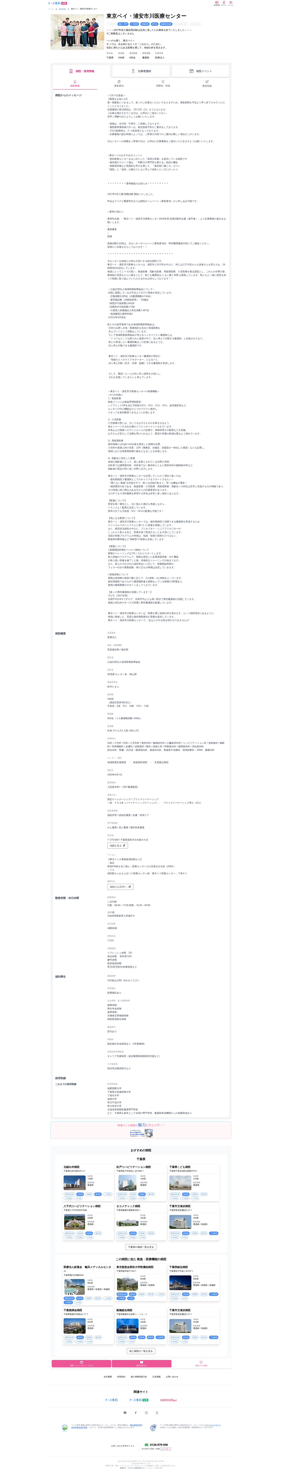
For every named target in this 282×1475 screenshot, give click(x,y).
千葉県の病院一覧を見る (141, 1247)
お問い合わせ (172, 1376)
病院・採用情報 (85, 71)
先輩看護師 (144, 71)
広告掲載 (156, 1376)
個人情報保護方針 (139, 1376)
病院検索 (62, 9)
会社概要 (108, 1376)
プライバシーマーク (213, 1425)
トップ (50, 9)
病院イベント (204, 71)
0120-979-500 (159, 1445)
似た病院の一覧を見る (141, 1351)
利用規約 (121, 1376)
